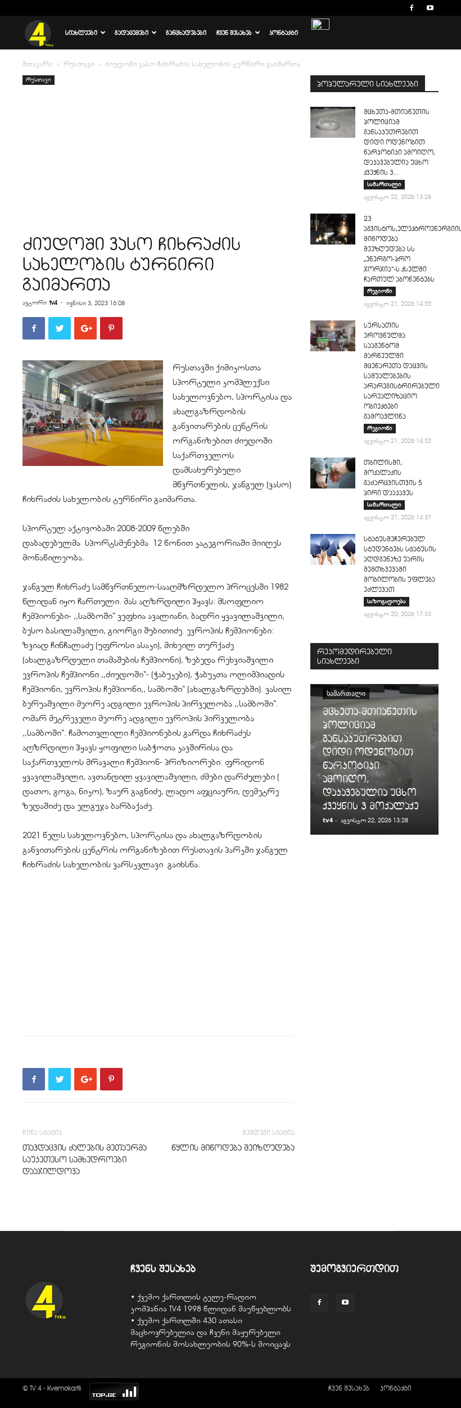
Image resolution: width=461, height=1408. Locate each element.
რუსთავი (79, 64)
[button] (394, 7)
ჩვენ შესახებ (234, 33)
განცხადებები (186, 33)
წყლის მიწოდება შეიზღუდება (233, 1148)
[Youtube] (430, 8)
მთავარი (37, 64)
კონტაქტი (283, 33)
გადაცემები (131, 33)
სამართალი (384, 184)
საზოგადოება (386, 601)
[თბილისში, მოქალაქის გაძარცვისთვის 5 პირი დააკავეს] (332, 473)
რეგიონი (379, 291)
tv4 (53, 302)
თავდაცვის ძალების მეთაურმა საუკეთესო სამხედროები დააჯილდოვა (84, 1159)
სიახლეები (81, 33)
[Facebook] (411, 8)
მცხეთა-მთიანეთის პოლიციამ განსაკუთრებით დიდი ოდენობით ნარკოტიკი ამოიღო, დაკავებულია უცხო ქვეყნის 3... (399, 141)
